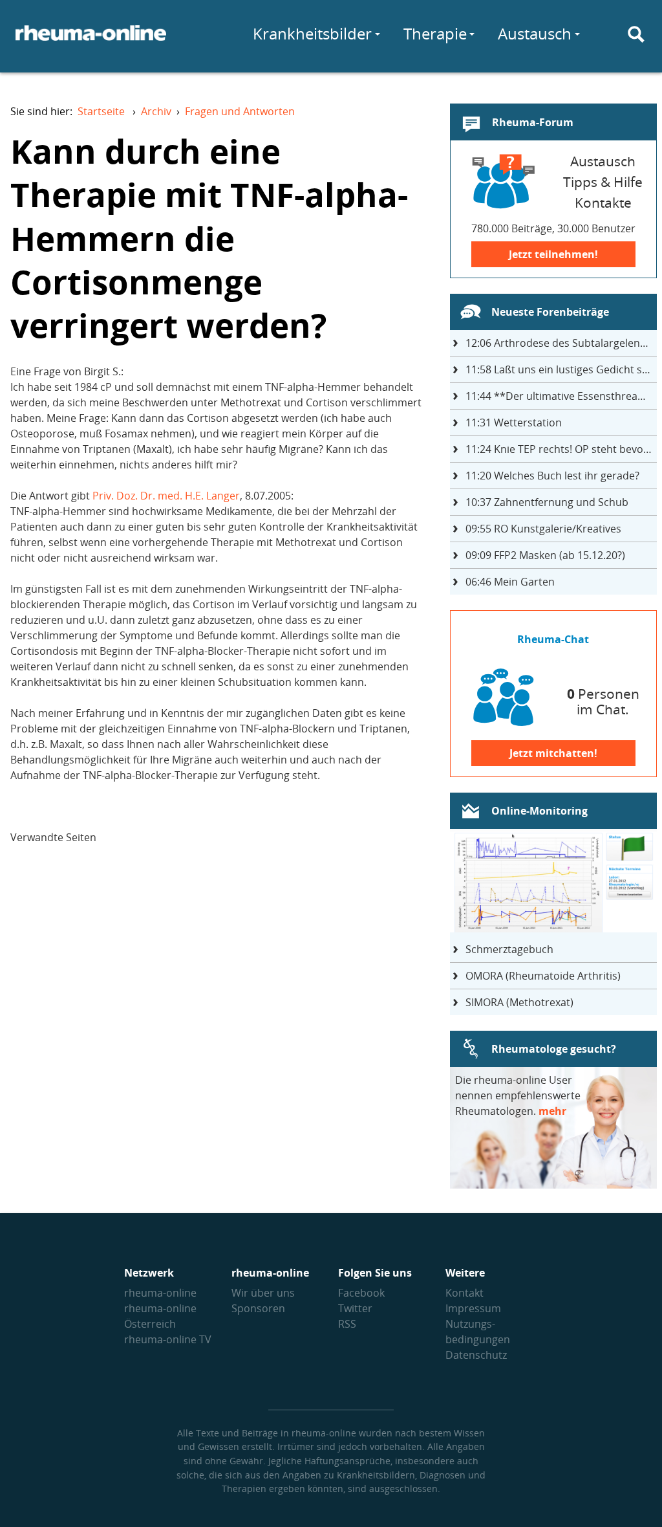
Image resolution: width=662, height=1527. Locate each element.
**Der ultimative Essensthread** (560, 396)
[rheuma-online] (91, 40)
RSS (347, 1324)
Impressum (473, 1308)
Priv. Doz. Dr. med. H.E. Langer (166, 496)
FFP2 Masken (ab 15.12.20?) (545, 555)
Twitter (355, 1308)
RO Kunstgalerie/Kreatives (543, 529)
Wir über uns (263, 1293)
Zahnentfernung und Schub (546, 502)
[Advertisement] (219, 966)
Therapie (435, 33)
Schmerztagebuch (509, 949)
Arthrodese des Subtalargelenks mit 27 (561, 343)
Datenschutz (476, 1355)
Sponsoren (258, 1308)
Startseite (101, 111)
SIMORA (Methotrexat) (519, 1002)
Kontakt (464, 1293)
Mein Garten (510, 582)
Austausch (534, 33)
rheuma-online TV (167, 1339)
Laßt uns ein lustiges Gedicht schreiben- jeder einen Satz (561, 369)
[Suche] (636, 34)
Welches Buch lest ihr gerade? (552, 475)
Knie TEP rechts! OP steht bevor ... (561, 449)
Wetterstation (513, 422)
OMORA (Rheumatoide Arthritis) (543, 976)
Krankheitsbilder (312, 33)
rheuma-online (160, 1293)
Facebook (361, 1293)
